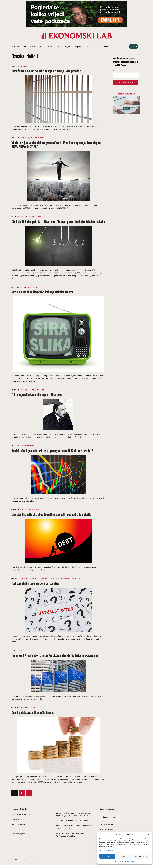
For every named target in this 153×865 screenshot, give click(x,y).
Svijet (41, 47)
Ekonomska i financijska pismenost (35, 578)
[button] (149, 835)
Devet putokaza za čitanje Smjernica (32, 712)
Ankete (88, 47)
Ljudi (58, 47)
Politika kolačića (118, 861)
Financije (53, 578)
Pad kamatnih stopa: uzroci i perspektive (35, 583)
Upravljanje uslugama (106, 850)
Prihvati (107, 856)
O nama (105, 47)
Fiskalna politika (28, 66)
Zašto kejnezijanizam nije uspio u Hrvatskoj (36, 394)
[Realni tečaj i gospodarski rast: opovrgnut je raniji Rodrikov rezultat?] (58, 474)
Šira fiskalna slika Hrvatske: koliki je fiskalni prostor (42, 291)
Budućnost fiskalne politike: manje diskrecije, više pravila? (46, 70)
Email (115, 70)
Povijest (67, 47)
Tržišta (23, 47)
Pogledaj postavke (141, 856)
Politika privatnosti (129, 861)
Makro (13, 47)
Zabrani (124, 856)
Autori (97, 47)
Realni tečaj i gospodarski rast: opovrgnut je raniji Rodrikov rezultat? (52, 450)
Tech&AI (50, 47)
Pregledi (78, 47)
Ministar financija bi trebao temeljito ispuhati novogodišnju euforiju (51, 514)
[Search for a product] (141, 46)
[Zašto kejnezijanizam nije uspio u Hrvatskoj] (58, 414)
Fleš (38, 509)
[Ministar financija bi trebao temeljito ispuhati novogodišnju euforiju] (58, 541)
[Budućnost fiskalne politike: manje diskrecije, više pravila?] (58, 99)
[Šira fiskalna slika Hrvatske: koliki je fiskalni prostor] (58, 334)
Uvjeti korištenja (106, 829)
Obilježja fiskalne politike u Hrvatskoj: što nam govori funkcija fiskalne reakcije (58, 221)
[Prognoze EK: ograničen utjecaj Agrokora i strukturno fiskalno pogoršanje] (58, 676)
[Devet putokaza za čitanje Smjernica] (58, 745)
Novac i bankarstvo (66, 578)
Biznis (32, 47)
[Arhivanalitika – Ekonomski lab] (76, 35)
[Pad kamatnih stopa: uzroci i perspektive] (58, 610)
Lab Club (134, 46)
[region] (76, 14)
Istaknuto (25, 138)
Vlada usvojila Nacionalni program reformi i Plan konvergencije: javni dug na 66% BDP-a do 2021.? (56, 144)
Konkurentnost (36, 138)
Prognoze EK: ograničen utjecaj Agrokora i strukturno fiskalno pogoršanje (54, 655)
